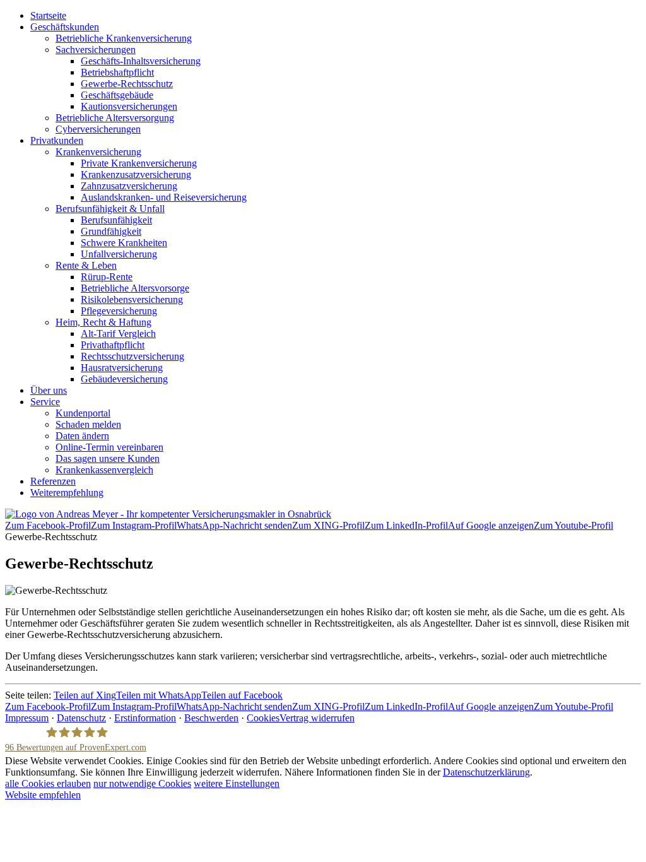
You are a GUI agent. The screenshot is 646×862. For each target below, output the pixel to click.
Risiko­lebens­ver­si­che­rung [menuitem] (132, 299)
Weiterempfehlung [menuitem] (66, 492)
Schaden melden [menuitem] (88, 424)
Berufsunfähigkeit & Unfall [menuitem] (110, 208)
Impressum (27, 717)
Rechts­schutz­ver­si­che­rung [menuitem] (132, 356)
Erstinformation (145, 717)
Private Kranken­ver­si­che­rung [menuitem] (139, 163)
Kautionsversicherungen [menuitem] (129, 106)
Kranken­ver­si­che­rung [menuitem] (98, 151)
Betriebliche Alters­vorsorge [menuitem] (135, 288)
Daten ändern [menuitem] (82, 435)
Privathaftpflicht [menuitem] (112, 344)
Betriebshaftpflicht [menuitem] (117, 72)
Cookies (263, 717)
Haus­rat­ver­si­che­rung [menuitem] (122, 367)
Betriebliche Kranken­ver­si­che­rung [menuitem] (124, 38)
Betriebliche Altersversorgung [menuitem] (115, 117)
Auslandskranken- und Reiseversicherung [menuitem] (164, 197)
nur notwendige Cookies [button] (142, 783)
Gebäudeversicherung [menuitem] (124, 379)
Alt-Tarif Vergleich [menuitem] (118, 333)
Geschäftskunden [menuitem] (64, 26)
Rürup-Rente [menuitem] (106, 276)
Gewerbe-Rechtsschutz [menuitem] (127, 83)
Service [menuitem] (45, 401)
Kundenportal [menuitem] (83, 413)
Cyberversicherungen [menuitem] (98, 129)
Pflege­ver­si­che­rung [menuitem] (119, 310)
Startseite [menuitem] (48, 15)
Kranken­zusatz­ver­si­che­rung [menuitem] (136, 174)
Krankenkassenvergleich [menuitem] (104, 469)
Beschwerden (211, 717)
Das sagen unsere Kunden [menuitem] (108, 458)
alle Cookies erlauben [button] (48, 783)
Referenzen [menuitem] (53, 481)
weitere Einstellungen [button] (236, 783)
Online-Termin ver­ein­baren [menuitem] (109, 447)
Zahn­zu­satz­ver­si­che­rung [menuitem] (129, 185)
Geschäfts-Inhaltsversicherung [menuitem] (141, 61)
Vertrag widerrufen (317, 717)
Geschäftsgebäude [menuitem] (117, 95)
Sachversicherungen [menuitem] (96, 49)
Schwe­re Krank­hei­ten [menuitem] (124, 242)
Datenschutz (81, 717)
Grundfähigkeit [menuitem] (111, 231)
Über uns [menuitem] (48, 390)
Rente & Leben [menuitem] (86, 265)
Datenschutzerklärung (486, 772)
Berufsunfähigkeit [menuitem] (116, 220)
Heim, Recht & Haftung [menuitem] (103, 322)
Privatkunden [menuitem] (56, 140)
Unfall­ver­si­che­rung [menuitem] (119, 254)
